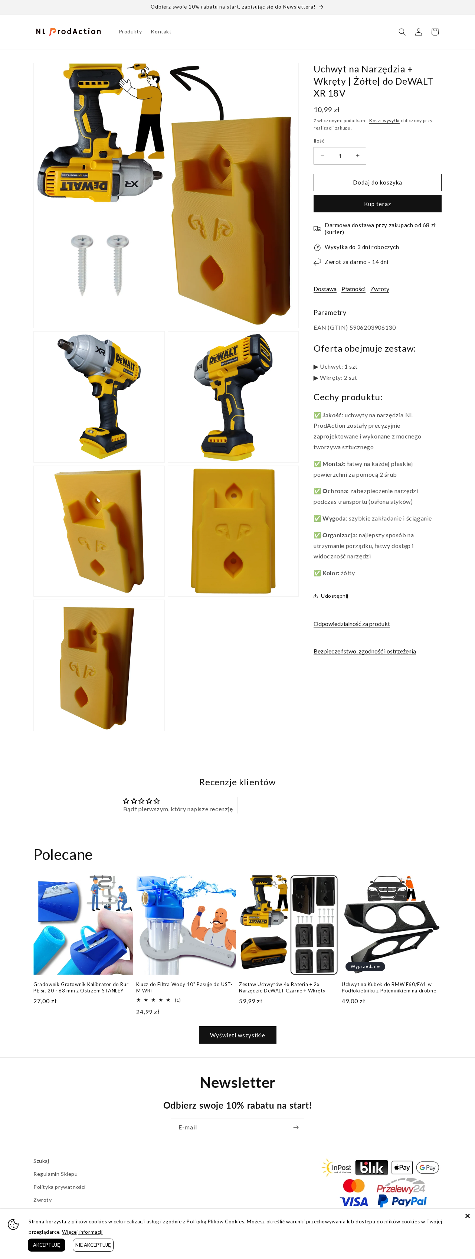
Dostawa (325, 288)
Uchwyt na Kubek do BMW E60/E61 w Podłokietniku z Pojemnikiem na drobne (389, 987)
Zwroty (379, 288)
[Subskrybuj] (296, 1127)
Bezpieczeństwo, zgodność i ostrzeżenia (365, 651)
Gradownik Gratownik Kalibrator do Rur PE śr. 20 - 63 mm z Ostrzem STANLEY (80, 987)
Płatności (353, 288)
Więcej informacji (82, 1232)
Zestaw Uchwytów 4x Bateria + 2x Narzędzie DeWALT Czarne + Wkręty (282, 987)
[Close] (467, 1216)
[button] (402, 32)
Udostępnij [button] (334, 596)
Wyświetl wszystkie (237, 1035)
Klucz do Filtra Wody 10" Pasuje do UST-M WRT (184, 987)
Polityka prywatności (59, 1187)
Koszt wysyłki (384, 120)
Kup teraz (377, 203)
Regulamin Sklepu (55, 1174)
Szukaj (41, 1161)
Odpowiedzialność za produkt (352, 623)
